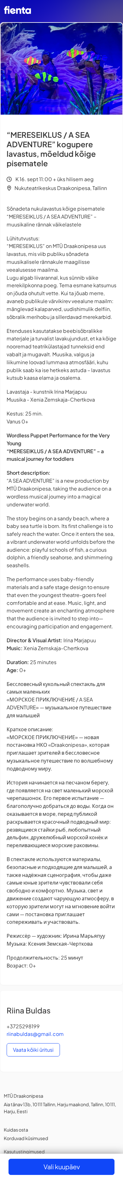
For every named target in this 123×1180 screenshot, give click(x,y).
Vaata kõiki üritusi (33, 1049)
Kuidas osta (16, 1129)
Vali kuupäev (62, 1166)
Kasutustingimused (24, 1151)
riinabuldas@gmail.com (35, 1034)
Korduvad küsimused (26, 1138)
